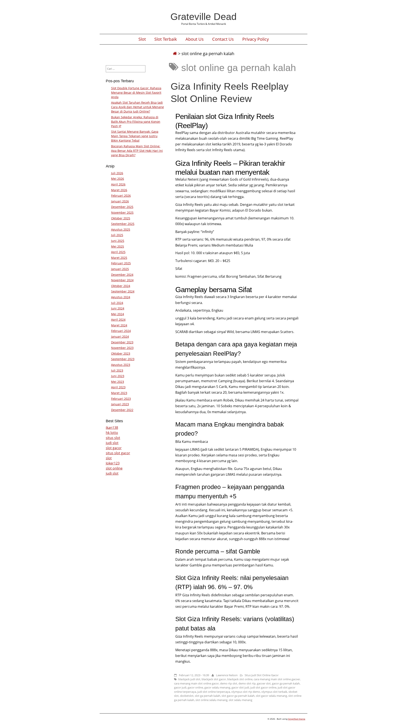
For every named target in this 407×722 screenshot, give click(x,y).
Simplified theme (296, 718)
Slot (142, 39)
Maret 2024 (119, 325)
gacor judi (180, 687)
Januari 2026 (120, 201)
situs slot (113, 437)
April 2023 (118, 387)
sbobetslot (187, 696)
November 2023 (122, 348)
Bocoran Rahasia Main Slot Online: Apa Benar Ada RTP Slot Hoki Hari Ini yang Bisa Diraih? (137, 150)
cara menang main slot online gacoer (277, 679)
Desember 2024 (122, 275)
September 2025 (122, 224)
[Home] (175, 53)
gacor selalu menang (217, 687)
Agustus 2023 (120, 365)
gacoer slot (264, 683)
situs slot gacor (118, 453)
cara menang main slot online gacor (196, 683)
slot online (114, 468)
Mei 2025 (117, 246)
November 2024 (122, 280)
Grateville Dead (203, 16)
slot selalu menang (240, 700)
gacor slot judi (240, 687)
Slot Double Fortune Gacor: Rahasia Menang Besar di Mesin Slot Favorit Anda (136, 92)
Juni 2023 (117, 376)
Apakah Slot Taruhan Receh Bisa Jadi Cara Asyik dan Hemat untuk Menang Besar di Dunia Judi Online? (137, 106)
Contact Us (223, 39)
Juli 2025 (117, 235)
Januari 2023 (120, 404)
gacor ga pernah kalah (286, 683)
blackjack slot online (239, 679)
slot (109, 458)
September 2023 (122, 359)
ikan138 (112, 427)
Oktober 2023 (120, 353)
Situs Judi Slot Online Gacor (262, 675)
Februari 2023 (121, 399)
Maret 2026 (119, 190)
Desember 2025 (122, 207)
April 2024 (118, 320)
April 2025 (118, 252)
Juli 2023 (117, 370)
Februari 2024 (121, 331)
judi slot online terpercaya (213, 692)
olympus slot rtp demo (245, 692)
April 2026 (118, 184)
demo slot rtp (247, 683)
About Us (194, 39)
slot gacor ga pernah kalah (238, 696)
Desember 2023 (122, 342)
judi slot (112, 442)
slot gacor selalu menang (271, 696)
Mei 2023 (117, 382)
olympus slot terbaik (274, 692)
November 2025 (122, 212)
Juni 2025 (117, 241)
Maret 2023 (119, 393)
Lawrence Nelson (227, 675)
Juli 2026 (117, 173)
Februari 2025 (121, 263)
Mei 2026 (117, 179)
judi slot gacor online (263, 687)
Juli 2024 (117, 303)
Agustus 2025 (120, 229)
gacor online (195, 687)
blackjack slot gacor (214, 679)
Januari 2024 (120, 337)
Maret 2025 (119, 258)
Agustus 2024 (120, 297)
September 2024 (122, 291)
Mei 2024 (117, 314)
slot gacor (114, 448)
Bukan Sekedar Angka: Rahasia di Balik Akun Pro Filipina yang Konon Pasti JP (135, 121)
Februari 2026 (121, 196)
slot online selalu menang (211, 700)
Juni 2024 (117, 308)
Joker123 (113, 463)
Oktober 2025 (120, 218)
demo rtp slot (228, 683)
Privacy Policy (255, 39)
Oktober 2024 (120, 286)
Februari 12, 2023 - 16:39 (194, 675)
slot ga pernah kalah (207, 696)
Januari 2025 (120, 269)
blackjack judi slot (189, 679)
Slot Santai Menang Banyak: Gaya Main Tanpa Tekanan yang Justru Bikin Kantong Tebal (134, 136)
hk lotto (112, 432)
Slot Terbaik (165, 39)
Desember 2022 (122, 410)
